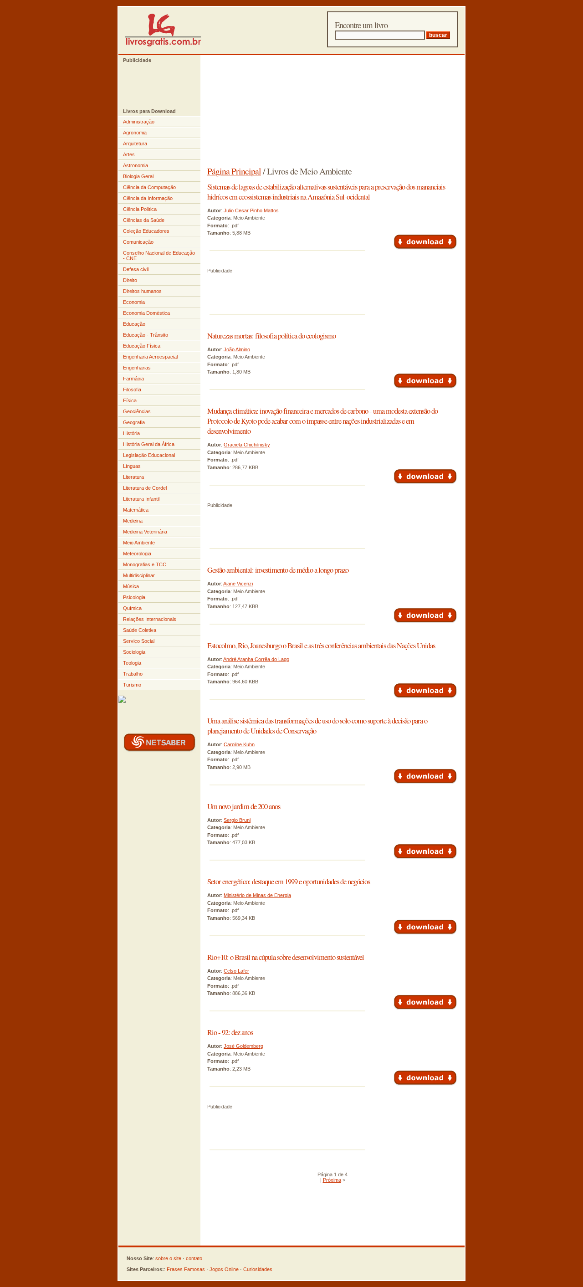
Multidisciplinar (139, 575)
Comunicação (138, 242)
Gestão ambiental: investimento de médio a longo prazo (277, 570)
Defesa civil (135, 269)
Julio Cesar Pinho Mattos (251, 210)
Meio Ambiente (139, 542)
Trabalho (133, 674)
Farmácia (133, 378)
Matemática (135, 510)
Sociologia (134, 652)
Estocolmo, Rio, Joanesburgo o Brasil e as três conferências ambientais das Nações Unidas (321, 646)
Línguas (132, 466)
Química (132, 608)
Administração (138, 121)
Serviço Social (138, 641)
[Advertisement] (154, 85)
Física (130, 400)
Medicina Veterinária (145, 531)
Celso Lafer (236, 971)
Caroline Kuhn (239, 744)
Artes (129, 154)
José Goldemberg (243, 1046)
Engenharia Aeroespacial (150, 356)
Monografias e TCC (144, 564)
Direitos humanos (142, 291)
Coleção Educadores (146, 231)
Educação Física (141, 346)
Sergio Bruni (237, 820)
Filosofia (132, 389)
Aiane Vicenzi (238, 583)
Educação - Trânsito (145, 335)
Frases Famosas (186, 1269)
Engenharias (137, 367)
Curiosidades (257, 1269)
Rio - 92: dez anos (230, 1032)
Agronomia (135, 132)
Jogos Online (224, 1269)
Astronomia (135, 165)
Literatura (133, 477)
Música (131, 586)
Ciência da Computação (149, 187)
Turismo (132, 684)
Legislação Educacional (149, 455)
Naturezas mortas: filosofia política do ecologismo (271, 336)
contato (194, 1258)
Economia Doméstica (146, 313)
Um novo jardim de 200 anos (243, 806)
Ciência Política (140, 209)
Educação (134, 324)
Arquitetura (135, 143)
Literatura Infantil (141, 499)
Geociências (137, 411)
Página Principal (234, 171)
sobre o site (168, 1258)
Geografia (134, 422)
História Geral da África (148, 444)
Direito (130, 280)
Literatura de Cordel (145, 488)
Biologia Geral (138, 176)
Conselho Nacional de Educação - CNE (159, 255)
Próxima (332, 1180)
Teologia (132, 663)
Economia (134, 302)
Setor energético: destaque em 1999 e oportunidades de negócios (288, 882)
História (131, 433)
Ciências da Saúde (143, 220)
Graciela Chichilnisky (247, 444)
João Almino (237, 349)
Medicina (133, 520)
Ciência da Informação (148, 198)
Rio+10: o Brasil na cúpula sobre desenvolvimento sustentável (285, 957)
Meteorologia (137, 553)
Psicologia (134, 597)
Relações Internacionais (149, 619)
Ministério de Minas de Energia (257, 895)
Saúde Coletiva (139, 630)
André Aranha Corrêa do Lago (256, 659)
